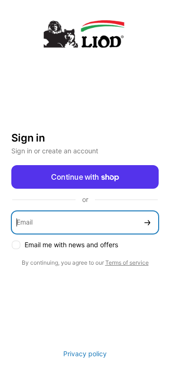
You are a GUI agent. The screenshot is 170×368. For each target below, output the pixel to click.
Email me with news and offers (71, 245)
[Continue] (147, 222)
